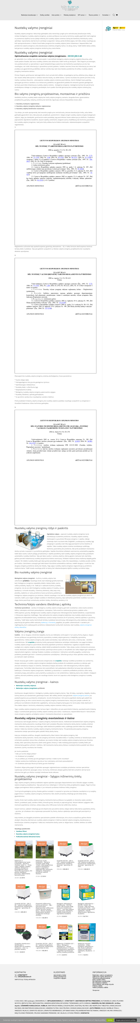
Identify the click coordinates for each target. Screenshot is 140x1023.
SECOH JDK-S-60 (75, 56)
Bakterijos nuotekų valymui (26, 686)
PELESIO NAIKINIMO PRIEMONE (45, 1013)
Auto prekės (55, 15)
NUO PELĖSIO (64, 1008)
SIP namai (81, 15)
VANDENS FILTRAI (52, 1008)
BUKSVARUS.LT (41, 1001)
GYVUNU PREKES (74, 1013)
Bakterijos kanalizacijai (28, 15)
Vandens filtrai (21, 831)
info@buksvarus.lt (24, 976)
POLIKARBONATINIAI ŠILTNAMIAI (87, 1010)
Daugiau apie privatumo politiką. (126, 1020)
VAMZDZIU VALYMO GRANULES (110, 1010)
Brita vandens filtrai (99, 980)
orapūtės (31, 642)
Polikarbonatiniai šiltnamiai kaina (28, 837)
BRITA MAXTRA (38, 1003)
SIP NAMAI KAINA (69, 1010)
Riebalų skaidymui (70, 15)
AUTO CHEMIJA (85, 1003)
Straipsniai (96, 990)
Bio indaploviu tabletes (100, 983)
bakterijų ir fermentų (48, 622)
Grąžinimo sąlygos (60, 978)
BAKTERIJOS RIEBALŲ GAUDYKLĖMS (61, 1005)
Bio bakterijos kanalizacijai (101, 981)
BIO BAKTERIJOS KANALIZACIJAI (33, 1008)
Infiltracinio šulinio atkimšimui (102, 976)
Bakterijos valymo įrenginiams (27, 688)
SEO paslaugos (29, 1001)
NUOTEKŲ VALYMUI (81, 1005)
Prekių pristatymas (60, 976)
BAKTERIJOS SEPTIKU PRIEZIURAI (88, 1001)
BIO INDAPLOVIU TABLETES (99, 1005)
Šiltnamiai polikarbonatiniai (101, 978)
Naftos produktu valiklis (100, 987)
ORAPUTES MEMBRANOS (53, 1010)
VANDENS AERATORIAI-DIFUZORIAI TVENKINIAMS (61, 1003)
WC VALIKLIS (61, 1013)
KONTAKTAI (85, 1013)
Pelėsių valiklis (97, 986)
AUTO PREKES (95, 1008)
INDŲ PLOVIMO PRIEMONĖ (24, 1013)
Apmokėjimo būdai (60, 975)
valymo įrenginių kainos (81, 695)
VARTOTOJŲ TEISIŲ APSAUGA (25, 979)
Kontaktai (105, 15)
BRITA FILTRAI (27, 1003)
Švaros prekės (93, 15)
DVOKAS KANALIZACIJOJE (80, 1008)
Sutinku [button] (110, 1020)
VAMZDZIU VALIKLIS (21, 1010)
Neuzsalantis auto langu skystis (103, 984)
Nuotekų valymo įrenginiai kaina (27, 834)
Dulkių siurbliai (44, 15)
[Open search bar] (114, 14)
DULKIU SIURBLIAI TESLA (109, 1008)
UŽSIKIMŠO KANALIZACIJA (30, 1005)
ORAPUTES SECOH (36, 1010)
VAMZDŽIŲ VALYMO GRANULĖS (102, 1003)
